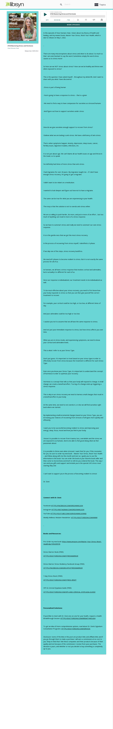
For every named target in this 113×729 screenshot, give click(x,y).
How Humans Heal (13, 48)
